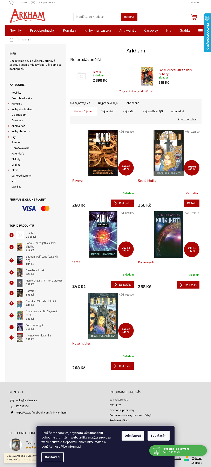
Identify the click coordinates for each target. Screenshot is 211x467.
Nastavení (52, 457)
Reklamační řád (119, 420)
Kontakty (115, 405)
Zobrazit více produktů (134, 91)
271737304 (22, 406)
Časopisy (17, 120)
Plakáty (16, 159)
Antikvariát (18, 126)
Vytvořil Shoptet (196, 460)
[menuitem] (15, 30)
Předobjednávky (22, 98)
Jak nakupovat (119, 400)
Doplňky (16, 187)
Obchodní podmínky (122, 410)
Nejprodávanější (108, 103)
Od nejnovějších (80, 103)
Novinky (16, 93)
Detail (191, 203)
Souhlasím (158, 435)
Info (14, 181)
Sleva (15, 170)
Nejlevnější (107, 111)
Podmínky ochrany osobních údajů (130, 415)
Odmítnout (133, 435)
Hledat (129, 16)
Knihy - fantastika (22, 109)
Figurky (16, 142)
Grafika (16, 165)
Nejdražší (128, 111)
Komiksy (17, 104)
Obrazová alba (20, 148)
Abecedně (133, 103)
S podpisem (19, 115)
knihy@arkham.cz (26, 400)
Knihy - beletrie (21, 132)
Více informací (71, 446)
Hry (14, 137)
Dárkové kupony (22, 176)
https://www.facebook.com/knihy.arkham (41, 413)
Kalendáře (18, 154)
